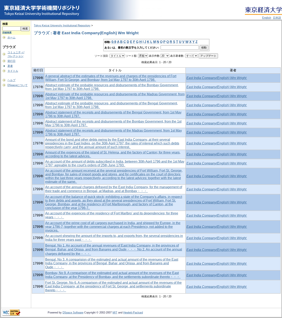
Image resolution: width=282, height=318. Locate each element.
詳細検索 (7, 32)
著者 (10, 65)
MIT (115, 312)
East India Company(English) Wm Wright (216, 78)
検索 (5, 23)
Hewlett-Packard (133, 312)
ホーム (11, 37)
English (266, 17)
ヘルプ (11, 80)
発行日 (11, 61)
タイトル (12, 70)
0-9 (113, 42)
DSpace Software (73, 312)
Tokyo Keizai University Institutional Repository (62, 25)
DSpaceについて (17, 85)
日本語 (277, 17)
